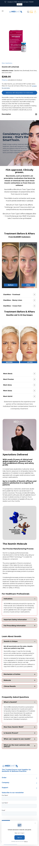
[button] (3, 11)
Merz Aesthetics (7, 63)
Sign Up (19, 4)
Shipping (4, 80)
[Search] (28, 12)
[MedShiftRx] (15, 12)
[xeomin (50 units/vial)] (17, 40)
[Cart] (35, 12)
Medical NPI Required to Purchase (19, 93)
